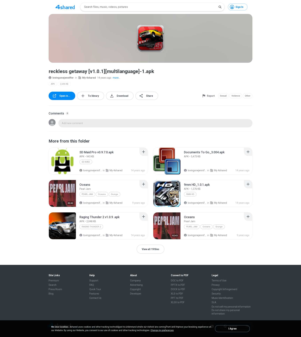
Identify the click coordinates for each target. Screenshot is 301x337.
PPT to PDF (177, 298)
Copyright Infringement (224, 289)
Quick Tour (95, 289)
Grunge (114, 194)
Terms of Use (219, 280)
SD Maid (86, 162)
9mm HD (190, 194)
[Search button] (220, 7)
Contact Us (95, 298)
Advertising (136, 285)
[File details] (62, 161)
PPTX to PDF (178, 285)
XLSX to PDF (177, 302)
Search (52, 285)
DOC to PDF (177, 280)
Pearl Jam (87, 194)
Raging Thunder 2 (91, 226)
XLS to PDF (177, 293)
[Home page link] (65, 7)
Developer (135, 293)
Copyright (135, 289)
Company (135, 280)
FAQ (91, 285)
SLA (214, 302)
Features (94, 293)
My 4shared (89, 77)
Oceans (102, 194)
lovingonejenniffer (63, 77)
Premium (54, 280)
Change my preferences (162, 330)
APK (53, 84)
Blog (51, 293)
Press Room (55, 289)
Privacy (216, 285)
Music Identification (222, 298)
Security (216, 293)
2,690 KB (64, 84)
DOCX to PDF (178, 289)
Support (93, 280)
